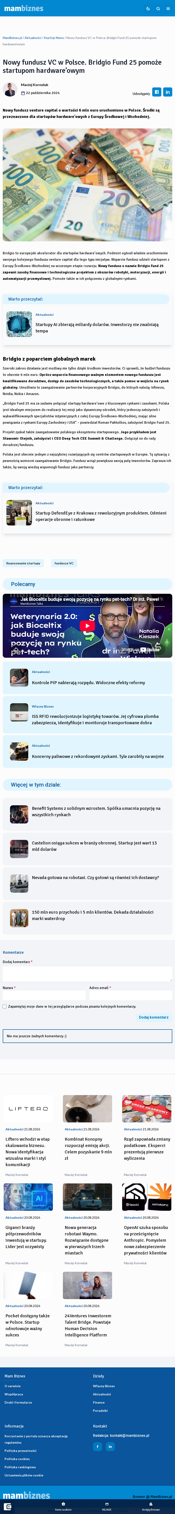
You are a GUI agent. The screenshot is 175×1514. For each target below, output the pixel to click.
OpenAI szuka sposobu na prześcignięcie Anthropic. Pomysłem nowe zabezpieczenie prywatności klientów (146, 1240)
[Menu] (168, 9)
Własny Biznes (104, 1386)
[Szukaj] (158, 9)
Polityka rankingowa (20, 1467)
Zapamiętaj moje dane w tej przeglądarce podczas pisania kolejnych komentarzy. (72, 1006)
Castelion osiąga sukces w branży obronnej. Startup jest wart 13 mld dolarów (94, 846)
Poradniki (100, 1410)
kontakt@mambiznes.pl (129, 1435)
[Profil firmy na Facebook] (97, 1446)
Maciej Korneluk (34, 84)
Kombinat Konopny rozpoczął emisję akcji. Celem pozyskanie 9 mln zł (88, 1148)
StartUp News (54, 38)
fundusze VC (64, 563)
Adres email (100, 988)
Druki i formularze (18, 1402)
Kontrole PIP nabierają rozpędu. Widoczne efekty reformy (88, 683)
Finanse (99, 1402)
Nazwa (9, 988)
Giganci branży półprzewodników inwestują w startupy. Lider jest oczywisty (26, 1237)
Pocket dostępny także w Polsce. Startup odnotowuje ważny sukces (27, 1325)
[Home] (24, 8)
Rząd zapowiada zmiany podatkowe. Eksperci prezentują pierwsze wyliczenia (147, 1148)
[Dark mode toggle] (148, 9)
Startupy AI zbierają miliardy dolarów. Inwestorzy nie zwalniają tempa (97, 328)
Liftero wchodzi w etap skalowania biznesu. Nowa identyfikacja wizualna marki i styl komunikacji (27, 1151)
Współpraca (14, 1394)
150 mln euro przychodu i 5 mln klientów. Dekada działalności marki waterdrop (93, 915)
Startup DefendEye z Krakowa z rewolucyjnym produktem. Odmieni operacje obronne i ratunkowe (101, 516)
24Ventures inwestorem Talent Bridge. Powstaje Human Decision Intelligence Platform (88, 1325)
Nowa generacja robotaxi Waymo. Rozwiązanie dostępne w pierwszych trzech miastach (86, 1240)
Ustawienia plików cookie (24, 1475)
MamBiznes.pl (12, 38)
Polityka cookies (17, 1459)
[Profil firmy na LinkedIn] (110, 1446)
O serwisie (13, 1386)
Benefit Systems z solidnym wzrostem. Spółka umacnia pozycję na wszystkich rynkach (96, 811)
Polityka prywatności (20, 1451)
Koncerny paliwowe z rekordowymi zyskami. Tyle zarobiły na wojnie (98, 756)
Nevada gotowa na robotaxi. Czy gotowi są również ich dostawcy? (95, 877)
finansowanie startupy (23, 563)
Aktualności (33, 38)
